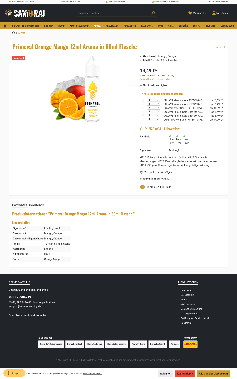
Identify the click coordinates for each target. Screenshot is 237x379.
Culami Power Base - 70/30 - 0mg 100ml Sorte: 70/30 (184, 119)
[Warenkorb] (233, 11)
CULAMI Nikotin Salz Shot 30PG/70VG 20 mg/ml (184, 115)
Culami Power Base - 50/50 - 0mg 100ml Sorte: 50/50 (184, 108)
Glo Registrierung (189, 313)
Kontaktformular (36, 315)
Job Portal (186, 323)
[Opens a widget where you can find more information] (14, 373)
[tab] (20, 205)
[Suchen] (153, 13)
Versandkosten (110, 360)
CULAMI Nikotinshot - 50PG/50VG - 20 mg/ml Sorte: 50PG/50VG (184, 104)
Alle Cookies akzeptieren (213, 373)
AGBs (184, 299)
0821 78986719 (20, 297)
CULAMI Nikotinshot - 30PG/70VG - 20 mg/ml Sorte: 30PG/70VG (184, 100)
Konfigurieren (185, 373)
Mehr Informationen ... (92, 374)
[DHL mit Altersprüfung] (190, 344)
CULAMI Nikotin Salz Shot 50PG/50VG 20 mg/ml (184, 111)
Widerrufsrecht (188, 304)
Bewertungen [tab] (36, 204)
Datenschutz (187, 295)
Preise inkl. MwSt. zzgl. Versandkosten (156, 79)
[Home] (5, 25)
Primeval (220, 47)
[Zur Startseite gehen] (25, 13)
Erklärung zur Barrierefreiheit (195, 318)
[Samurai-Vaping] (13, 32)
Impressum (186, 290)
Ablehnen (165, 373)
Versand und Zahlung (191, 309)
